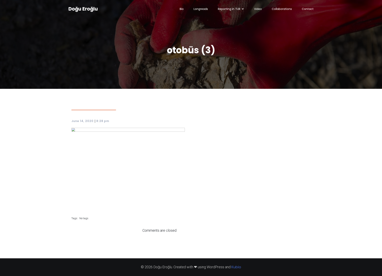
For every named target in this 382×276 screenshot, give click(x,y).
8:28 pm (102, 121)
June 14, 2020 (82, 121)
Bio (182, 9)
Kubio (236, 266)
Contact (308, 9)
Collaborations (282, 9)
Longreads (201, 9)
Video (258, 9)
